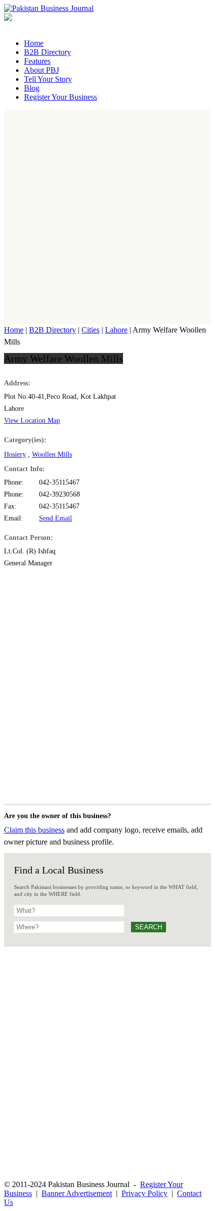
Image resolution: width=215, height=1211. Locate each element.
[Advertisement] (107, 217)
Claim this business (34, 830)
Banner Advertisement (77, 1193)
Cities (91, 330)
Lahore (116, 330)
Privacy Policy (145, 1193)
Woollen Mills (52, 454)
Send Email (55, 518)
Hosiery (15, 454)
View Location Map (32, 420)
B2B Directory (52, 330)
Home (14, 330)
